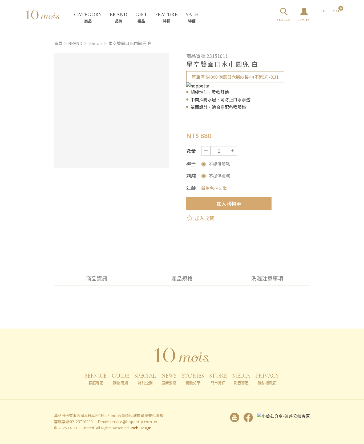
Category (88, 17)
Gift (141, 17)
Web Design (141, 427)
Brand (118, 17)
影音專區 (241, 378)
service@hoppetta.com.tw (133, 421)
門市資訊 (218, 378)
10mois (95, 43)
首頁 (58, 43)
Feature (166, 17)
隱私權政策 (267, 378)
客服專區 (96, 378)
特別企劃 (145, 378)
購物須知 (120, 378)
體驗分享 (193, 378)
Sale (192, 17)
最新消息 (168, 378)
